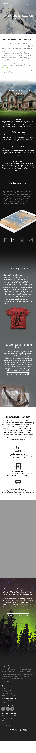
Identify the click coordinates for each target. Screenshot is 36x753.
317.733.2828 (8, 719)
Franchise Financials (7, 690)
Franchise (4, 702)
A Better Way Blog (7, 693)
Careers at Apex (6, 700)
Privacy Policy (6, 692)
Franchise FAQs (6, 688)
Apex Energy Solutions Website (11, 695)
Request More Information (9, 687)
